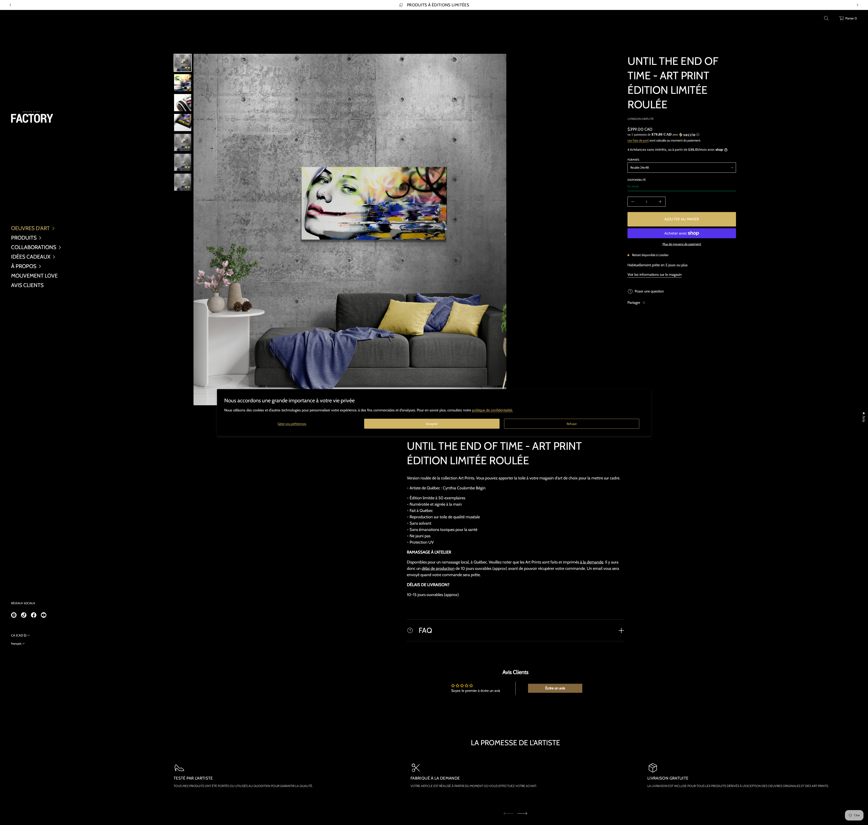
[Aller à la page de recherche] (826, 18)
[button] (826, 18)
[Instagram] (14, 615)
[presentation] (349, 229)
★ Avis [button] (864, 417)
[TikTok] (24, 615)
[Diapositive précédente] (10, 5)
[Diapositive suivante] (522, 813)
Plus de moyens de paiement (682, 244)
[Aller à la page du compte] (834, 19)
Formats (633, 159)
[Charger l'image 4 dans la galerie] (182, 122)
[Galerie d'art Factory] (32, 117)
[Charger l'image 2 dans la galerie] (182, 82)
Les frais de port (638, 140)
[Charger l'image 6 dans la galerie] (182, 162)
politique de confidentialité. (492, 410)
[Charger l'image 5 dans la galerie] (182, 142)
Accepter (432, 424)
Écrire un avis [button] (555, 688)
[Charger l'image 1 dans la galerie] (182, 62)
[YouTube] (44, 615)
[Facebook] (34, 615)
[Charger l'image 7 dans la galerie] (182, 182)
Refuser (572, 424)
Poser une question (649, 291)
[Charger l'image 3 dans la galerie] (182, 102)
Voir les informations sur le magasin (654, 274)
